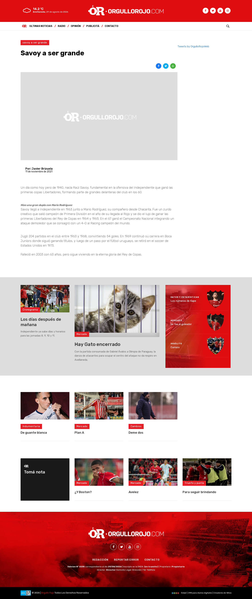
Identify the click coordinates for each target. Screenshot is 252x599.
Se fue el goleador (181, 324)
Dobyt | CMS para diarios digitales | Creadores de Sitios (206, 593)
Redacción (100, 559)
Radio (61, 26)
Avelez (134, 492)
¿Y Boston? (83, 492)
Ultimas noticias (40, 26)
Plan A (79, 433)
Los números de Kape (183, 300)
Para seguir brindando (199, 492)
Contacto (111, 26)
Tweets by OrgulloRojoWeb (193, 46)
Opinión (76, 26)
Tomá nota (34, 472)
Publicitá (92, 26)
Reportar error (126, 559)
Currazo (175, 347)
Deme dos (136, 433)
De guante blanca (34, 433)
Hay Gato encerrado (97, 344)
